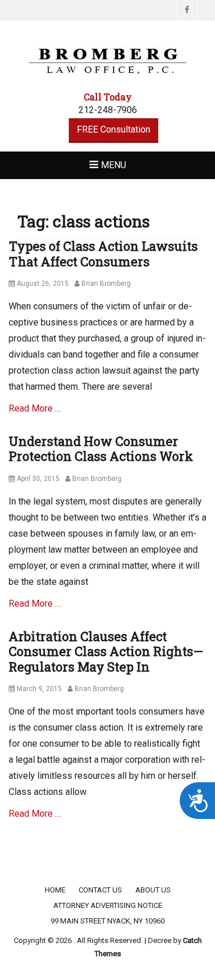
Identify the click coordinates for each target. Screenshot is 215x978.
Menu (113, 165)
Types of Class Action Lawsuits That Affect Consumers (103, 253)
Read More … (35, 408)
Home (55, 890)
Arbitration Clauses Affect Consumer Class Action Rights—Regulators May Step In (106, 651)
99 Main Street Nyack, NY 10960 (107, 921)
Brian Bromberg (106, 284)
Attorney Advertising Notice (107, 905)
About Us (153, 890)
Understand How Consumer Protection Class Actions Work (101, 448)
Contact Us (100, 890)
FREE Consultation (113, 129)
